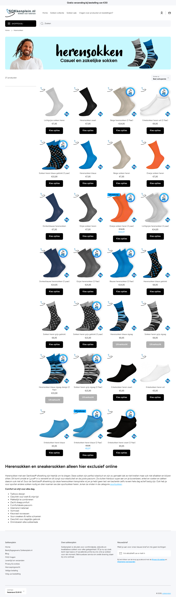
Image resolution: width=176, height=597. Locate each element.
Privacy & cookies (12, 564)
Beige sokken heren (121, 173)
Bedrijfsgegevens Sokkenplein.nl (18, 550)
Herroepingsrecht (12, 567)
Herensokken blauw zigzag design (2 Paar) (54, 388)
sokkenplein (166, 593)
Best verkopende (159, 79)
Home (7, 30)
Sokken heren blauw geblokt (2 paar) (54, 173)
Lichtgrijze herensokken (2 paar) (155, 226)
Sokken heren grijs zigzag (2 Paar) (88, 387)
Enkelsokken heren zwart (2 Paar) (121, 442)
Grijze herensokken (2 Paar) (88, 281)
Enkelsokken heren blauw (54, 442)
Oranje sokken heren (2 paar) (122, 226)
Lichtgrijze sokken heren (54, 120)
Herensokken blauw (88, 173)
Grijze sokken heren (88, 226)
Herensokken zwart (88, 120)
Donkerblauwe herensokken (54, 226)
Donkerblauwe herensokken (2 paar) (54, 281)
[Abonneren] (167, 553)
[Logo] (21, 13)
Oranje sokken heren (155, 173)
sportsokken (116, 484)
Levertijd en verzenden (14, 560)
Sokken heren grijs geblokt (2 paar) (88, 334)
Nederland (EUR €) (14, 592)
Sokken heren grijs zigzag (155, 334)
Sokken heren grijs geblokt (54, 334)
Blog (7, 553)
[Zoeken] (41, 23)
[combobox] (105, 23)
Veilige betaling (11, 570)
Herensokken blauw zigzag (121, 334)
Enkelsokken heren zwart (121, 387)
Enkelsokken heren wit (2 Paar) (155, 120)
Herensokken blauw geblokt (155, 281)
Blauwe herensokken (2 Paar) (122, 281)
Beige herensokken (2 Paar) (121, 120)
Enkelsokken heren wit (155, 387)
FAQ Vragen (10, 557)
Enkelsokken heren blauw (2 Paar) (88, 442)
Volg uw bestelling (13, 574)
